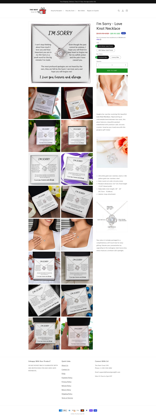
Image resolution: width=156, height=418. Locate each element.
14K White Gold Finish (105, 46)
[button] (57, 11)
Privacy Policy (66, 381)
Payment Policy (67, 377)
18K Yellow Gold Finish (105, 50)
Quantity (99, 61)
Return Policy (66, 390)
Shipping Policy (67, 394)
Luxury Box (115, 57)
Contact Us (65, 369)
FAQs (63, 373)
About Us (65, 365)
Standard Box (102, 57)
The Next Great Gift (79, 413)
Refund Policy (66, 385)
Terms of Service (67, 398)
